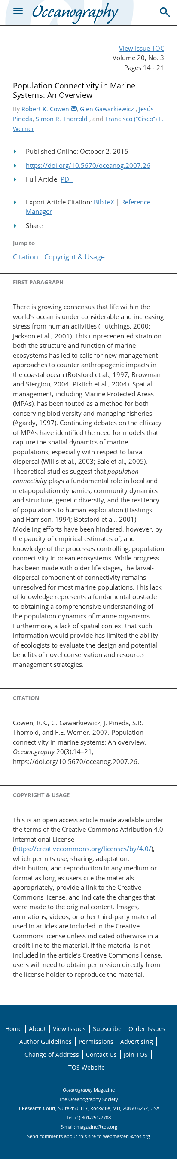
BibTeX (104, 202)
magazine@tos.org (96, 1126)
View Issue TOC (141, 48)
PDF (67, 179)
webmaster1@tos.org (126, 1136)
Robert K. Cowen (46, 109)
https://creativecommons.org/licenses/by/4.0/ (83, 848)
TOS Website (86, 1067)
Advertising (136, 1041)
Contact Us (101, 1054)
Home (13, 1029)
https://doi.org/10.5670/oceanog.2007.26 (88, 165)
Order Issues (146, 1029)
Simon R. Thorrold (62, 119)
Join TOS (136, 1054)
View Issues (69, 1029)
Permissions (96, 1041)
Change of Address (51, 1054)
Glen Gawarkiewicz (108, 109)
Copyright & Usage (74, 257)
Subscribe (107, 1029)
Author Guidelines (45, 1041)
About (37, 1029)
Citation (25, 257)
